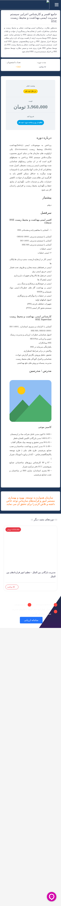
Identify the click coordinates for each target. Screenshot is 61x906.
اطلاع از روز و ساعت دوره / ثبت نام (30, 122)
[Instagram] (52, 620)
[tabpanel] (30, 306)
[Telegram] (56, 620)
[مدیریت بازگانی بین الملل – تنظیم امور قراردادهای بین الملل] (30, 536)
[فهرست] (57, 5)
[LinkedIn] (48, 620)
